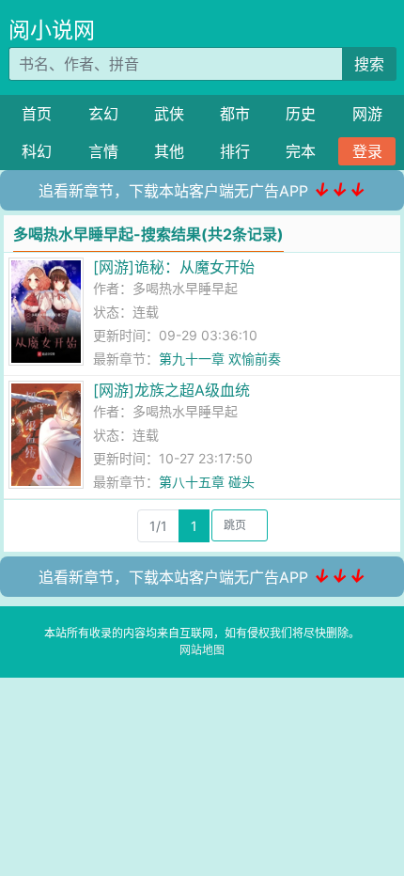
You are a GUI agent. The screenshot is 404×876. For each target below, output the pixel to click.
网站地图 (202, 650)
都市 (235, 113)
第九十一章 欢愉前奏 (220, 359)
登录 (367, 151)
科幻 (37, 151)
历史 (301, 113)
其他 (169, 151)
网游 (367, 113)
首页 (37, 113)
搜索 (369, 64)
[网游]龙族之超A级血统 (171, 390)
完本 (301, 151)
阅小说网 (51, 30)
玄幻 (103, 113)
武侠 (169, 113)
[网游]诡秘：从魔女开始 (174, 267)
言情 (103, 151)
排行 (235, 151)
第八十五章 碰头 (207, 482)
